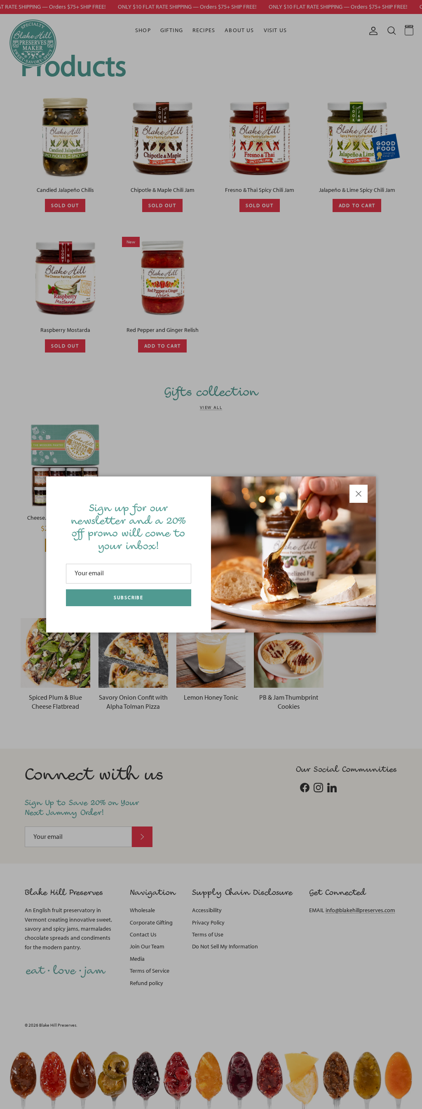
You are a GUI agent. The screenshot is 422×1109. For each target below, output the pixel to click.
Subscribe (128, 597)
